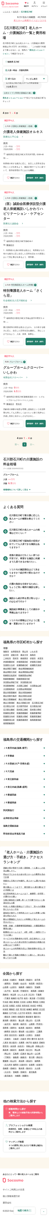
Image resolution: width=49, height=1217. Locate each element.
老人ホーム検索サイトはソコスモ (30, 20)
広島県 (16, 1054)
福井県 (16, 1024)
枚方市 (41, 1039)
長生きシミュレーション (13, 98)
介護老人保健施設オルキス (23, 132)
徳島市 (23, 1057)
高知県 (21, 1061)
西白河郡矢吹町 (25, 696)
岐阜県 (21, 1028)
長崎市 (13, 1068)
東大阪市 (13, 1043)
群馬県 (33, 991)
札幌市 (13, 980)
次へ (32, 444)
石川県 (37, 1020)
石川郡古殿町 (9, 710)
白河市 (6, 655)
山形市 (13, 987)
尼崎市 (42, 1043)
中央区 (5, 1002)
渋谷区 (33, 1006)
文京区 (23, 1002)
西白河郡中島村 (10, 696)
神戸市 (29, 1043)
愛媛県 (5, 1061)
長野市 (13, 1028)
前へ (17, 444)
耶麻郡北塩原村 (10, 675)
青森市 (29, 980)
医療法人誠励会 (11, 223)
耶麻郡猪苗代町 (23, 679)
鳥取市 (13, 1050)
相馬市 (33, 655)
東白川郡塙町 (9, 703)
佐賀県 (32, 1065)
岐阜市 (29, 1028)
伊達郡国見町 (22, 662)
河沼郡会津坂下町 (11, 682)
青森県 (21, 980)
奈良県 (13, 1046)
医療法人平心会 (11, 136)
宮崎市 (23, 1072)
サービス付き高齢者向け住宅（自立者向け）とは (24, 938)
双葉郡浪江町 (9, 720)
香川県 (32, 1057)
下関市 (7, 1057)
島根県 (21, 1050)
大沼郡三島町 (22, 686)
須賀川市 (15, 655)
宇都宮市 (24, 991)
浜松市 (14, 1031)
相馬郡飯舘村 (9, 723)
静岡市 (7, 1031)
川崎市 (14, 1017)
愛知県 (21, 1031)
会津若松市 (15, 651)
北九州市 (8, 1065)
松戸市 (20, 998)
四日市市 (13, 1035)
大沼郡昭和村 (9, 689)
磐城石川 (10, 245)
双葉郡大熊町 (22, 716)
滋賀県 (21, 1035)
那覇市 (25, 1076)
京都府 (37, 1035)
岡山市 (7, 1054)
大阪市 (23, 1039)
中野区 (39, 1006)
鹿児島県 (32, 1072)
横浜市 (7, 1017)
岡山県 (37, 1050)
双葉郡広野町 (9, 713)
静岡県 (37, 1028)
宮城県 (16, 983)
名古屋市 (30, 1031)
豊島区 (12, 1009)
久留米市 (23, 1065)
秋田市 (39, 983)
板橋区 (29, 1009)
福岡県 (37, 1061)
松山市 (13, 1061)
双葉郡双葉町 (35, 716)
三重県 (39, 1031)
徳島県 (16, 1057)
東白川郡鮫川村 (23, 703)
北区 (17, 1009)
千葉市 (7, 998)
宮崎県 (16, 1072)
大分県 (37, 1068)
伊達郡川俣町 (35, 662)
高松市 (39, 1057)
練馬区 (36, 1009)
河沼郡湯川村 (26, 682)
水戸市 (7, 991)
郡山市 (25, 651)
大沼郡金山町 (35, 686)
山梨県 (32, 1024)
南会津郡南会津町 (26, 672)
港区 (11, 1002)
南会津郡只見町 (10, 672)
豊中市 (34, 1039)
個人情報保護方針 (11, 1196)
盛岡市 (7, 983)
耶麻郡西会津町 (25, 675)
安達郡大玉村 (9, 665)
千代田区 (41, 998)
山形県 (5, 987)
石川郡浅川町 (35, 706)
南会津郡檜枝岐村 (26, 669)
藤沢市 (37, 1017)
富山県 (21, 1020)
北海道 (5, 980)
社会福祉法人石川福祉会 (15, 300)
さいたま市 (22, 995)
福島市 (6, 651)
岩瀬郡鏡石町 (22, 665)
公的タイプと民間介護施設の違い (18, 93)
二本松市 (7, 658)
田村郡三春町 (22, 710)
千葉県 (39, 995)
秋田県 (32, 983)
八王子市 (21, 1013)
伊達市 (33, 658)
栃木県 (16, 991)
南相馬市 (24, 658)
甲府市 (39, 1024)
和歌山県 (30, 1046)
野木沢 (19, 404)
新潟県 (5, 1020)
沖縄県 (18, 1076)
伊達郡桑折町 (9, 662)
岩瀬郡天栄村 (35, 665)
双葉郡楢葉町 (22, 713)
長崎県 (5, 1068)
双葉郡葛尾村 (22, 720)
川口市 (31, 995)
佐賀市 (39, 1065)
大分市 (7, 1072)
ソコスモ (6, 12)
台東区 (29, 1002)
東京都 (32, 998)
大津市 (29, 1035)
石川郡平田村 (22, 706)
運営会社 (7, 1202)
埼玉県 (13, 995)
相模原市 (21, 1017)
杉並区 (5, 1009)
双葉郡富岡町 (35, 713)
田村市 (16, 658)
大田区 (18, 1006)
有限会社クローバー (13, 377)
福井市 (23, 1024)
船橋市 (14, 998)
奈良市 (21, 1046)
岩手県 (37, 980)
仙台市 (23, 983)
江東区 (42, 1002)
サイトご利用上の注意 (13, 1189)
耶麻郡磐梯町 (9, 679)
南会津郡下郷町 (10, 669)
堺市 (29, 1039)
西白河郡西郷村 (10, 692)
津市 (6, 1035)
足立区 (42, 1009)
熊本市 (29, 1068)
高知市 (29, 1061)
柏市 (26, 998)
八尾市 (5, 1043)
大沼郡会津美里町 (24, 689)
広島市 (23, 1054)
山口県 (37, 1054)
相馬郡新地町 (35, 720)
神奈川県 (37, 1013)
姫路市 (35, 1043)
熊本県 (21, 1068)
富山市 (29, 1020)
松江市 (29, 1050)
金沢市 (7, 1024)
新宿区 (16, 1002)
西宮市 (5, 1046)
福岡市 (16, 1065)
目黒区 (12, 1006)
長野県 (5, 1028)
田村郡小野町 (35, 710)
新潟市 (13, 1020)
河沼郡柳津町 (9, 686)
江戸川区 (13, 1013)
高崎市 (5, 995)
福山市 (30, 1054)
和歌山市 (39, 1046)
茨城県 (37, 987)
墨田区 (36, 1002)
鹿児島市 (8, 1076)
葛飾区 (5, 1013)
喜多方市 (24, 655)
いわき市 (34, 651)
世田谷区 (26, 1006)
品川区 (5, 1006)
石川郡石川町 (37, 703)
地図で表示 (23, 1210)
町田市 (28, 1013)
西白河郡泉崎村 (25, 692)
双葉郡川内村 (9, 716)
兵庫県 (21, 1043)
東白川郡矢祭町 (25, 699)
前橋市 (41, 991)
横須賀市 (29, 1017)
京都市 (7, 1039)
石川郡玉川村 (9, 706)
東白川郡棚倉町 (10, 699)
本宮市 (40, 658)
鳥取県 (5, 1050)
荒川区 (23, 1009)
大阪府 (16, 1039)
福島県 (16, 12)
